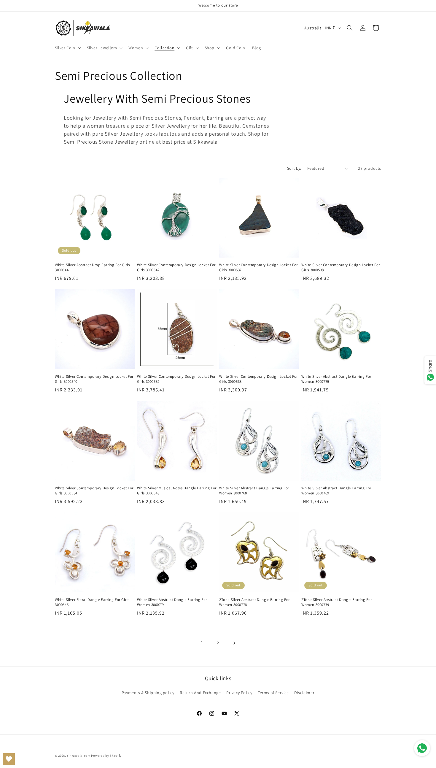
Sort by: (294, 168)
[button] (67, 48)
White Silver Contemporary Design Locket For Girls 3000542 (176, 267)
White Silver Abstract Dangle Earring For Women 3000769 (336, 491)
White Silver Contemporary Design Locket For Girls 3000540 (94, 379)
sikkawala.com (78, 755)
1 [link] (202, 643)
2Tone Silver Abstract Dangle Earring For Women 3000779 (336, 602)
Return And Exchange (200, 692)
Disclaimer (304, 692)
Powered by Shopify (106, 755)
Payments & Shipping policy (148, 692)
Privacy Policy (239, 692)
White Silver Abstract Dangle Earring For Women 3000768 (254, 491)
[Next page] (234, 643)
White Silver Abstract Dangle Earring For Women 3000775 (336, 379)
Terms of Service (273, 692)
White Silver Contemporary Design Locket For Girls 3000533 (258, 379)
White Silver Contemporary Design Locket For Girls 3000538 (340, 267)
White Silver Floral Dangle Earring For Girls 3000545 (92, 602)
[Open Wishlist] (9, 759)
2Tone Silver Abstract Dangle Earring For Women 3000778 (254, 602)
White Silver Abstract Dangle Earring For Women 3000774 (172, 602)
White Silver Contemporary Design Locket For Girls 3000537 (258, 267)
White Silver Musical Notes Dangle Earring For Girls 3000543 (177, 491)
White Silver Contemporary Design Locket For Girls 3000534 (94, 491)
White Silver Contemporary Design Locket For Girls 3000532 (176, 379)
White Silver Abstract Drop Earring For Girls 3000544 (92, 267)
